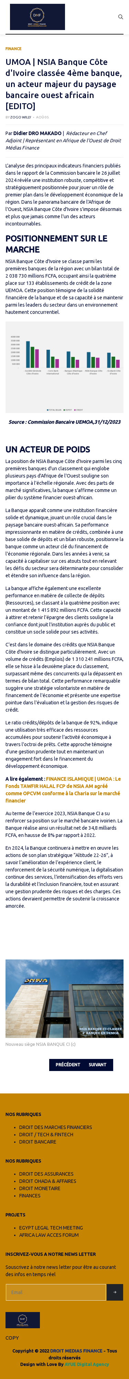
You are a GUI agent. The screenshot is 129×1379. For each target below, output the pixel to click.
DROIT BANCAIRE (37, 1142)
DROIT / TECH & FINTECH (46, 1134)
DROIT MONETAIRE (40, 1188)
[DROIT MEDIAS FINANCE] (37, 17)
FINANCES (30, 1195)
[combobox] (120, 17)
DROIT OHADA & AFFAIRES (47, 1181)
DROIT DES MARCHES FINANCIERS (55, 1127)
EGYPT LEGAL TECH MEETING (51, 1228)
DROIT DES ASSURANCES (46, 1174)
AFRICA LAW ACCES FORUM (49, 1235)
